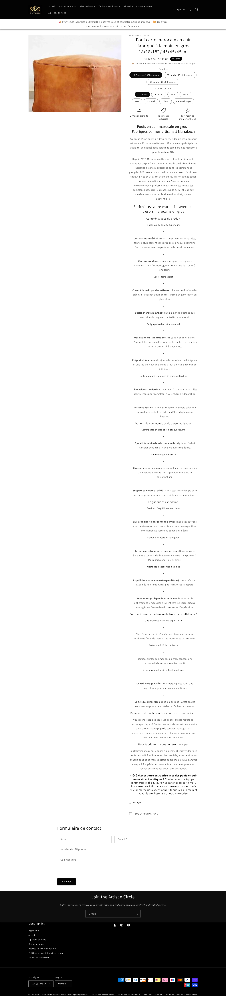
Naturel (151, 101)
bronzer (159, 94)
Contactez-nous (36, 944)
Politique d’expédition (174, 994)
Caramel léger (183, 101)
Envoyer (66, 881)
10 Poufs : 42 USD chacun (146, 75)
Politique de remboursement (102, 994)
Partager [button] (137, 802)
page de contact (166, 728)
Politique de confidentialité (42, 948)
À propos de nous (37, 939)
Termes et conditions (38, 957)
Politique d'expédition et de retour (45, 953)
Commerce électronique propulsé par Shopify (70, 994)
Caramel (142, 94)
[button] (67, 6)
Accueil (32, 935)
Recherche (33, 930)
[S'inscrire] (137, 913)
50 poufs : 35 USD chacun (163, 82)
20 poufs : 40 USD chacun (180, 75)
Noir (173, 94)
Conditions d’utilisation (152, 994)
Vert (137, 101)
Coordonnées (191, 994)
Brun (185, 94)
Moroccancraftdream (43, 994)
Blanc (166, 101)
